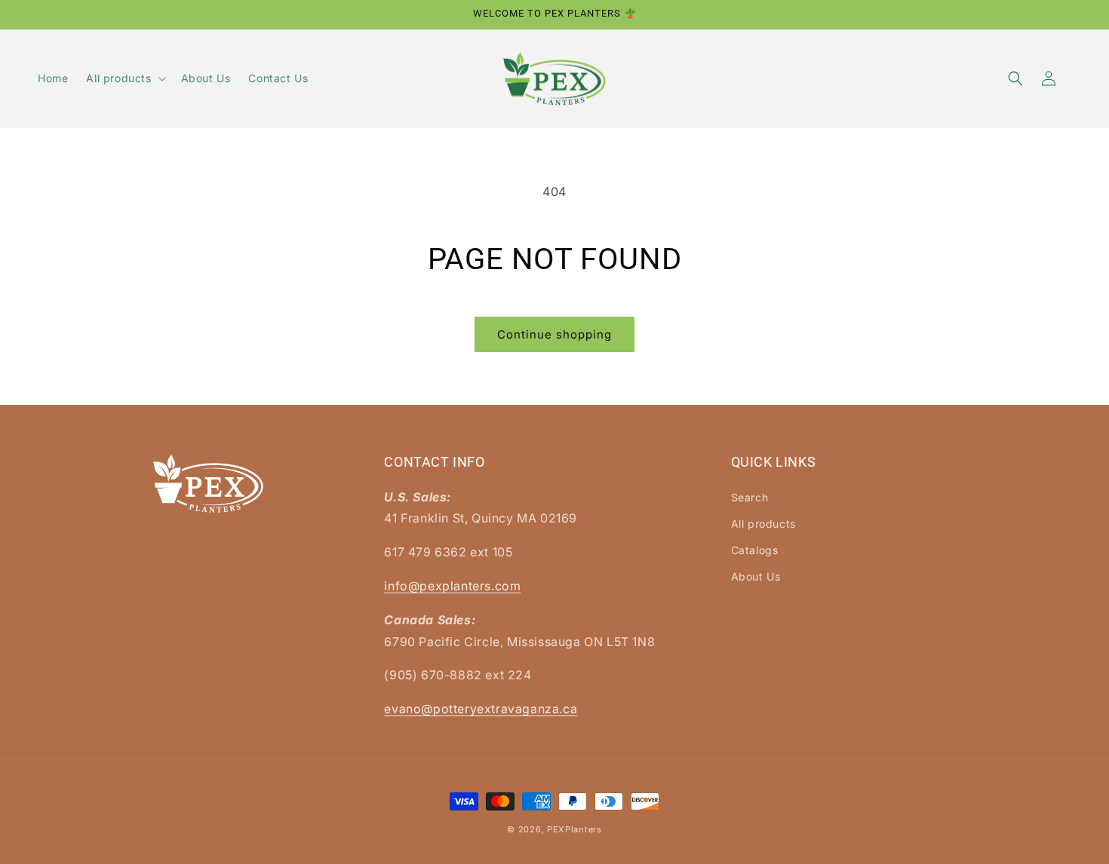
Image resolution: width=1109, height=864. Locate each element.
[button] (124, 78)
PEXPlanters (574, 829)
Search (750, 497)
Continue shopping (554, 334)
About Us (756, 576)
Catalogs (755, 550)
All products (763, 523)
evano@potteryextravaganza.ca (480, 708)
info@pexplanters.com (452, 585)
